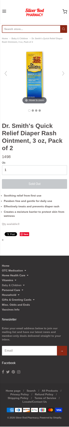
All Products (50, 390)
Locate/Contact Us (34, 401)
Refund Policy (44, 394)
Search (31, 390)
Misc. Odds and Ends (16, 304)
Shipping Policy (18, 398)
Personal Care (11, 290)
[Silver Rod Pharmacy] (34, 11)
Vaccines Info (11, 309)
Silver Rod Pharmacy (27, 417)
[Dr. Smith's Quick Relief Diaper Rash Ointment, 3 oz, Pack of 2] (29, 110)
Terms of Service (45, 398)
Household (9, 294)
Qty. (4, 163)
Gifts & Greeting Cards (16, 299)
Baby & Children (20, 38)
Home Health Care (13, 275)
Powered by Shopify (50, 417)
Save (26, 234)
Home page (13, 390)
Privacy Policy (19, 394)
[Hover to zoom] (34, 75)
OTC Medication (12, 270)
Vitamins (7, 280)
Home (5, 38)
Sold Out (34, 183)
